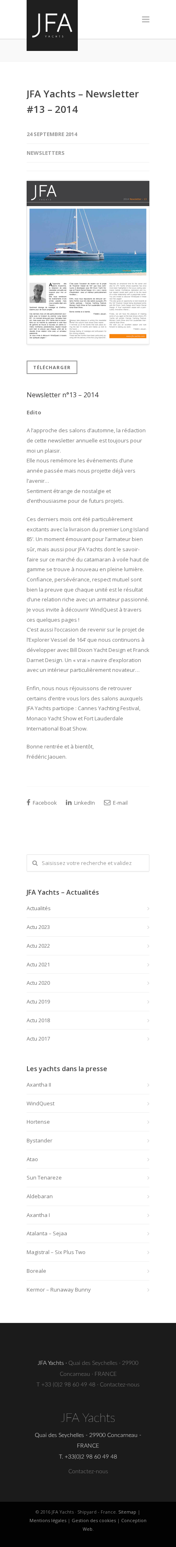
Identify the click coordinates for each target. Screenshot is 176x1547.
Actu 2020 (38, 982)
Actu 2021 (38, 964)
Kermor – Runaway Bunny (59, 1289)
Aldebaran (40, 1196)
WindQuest (40, 1103)
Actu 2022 (38, 945)
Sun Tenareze (44, 1177)
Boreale (36, 1270)
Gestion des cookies (94, 1520)
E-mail (120, 802)
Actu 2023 (38, 927)
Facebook (44, 802)
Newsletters (46, 152)
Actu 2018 (38, 1020)
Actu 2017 (38, 1038)
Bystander (39, 1140)
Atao (32, 1159)
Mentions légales (47, 1520)
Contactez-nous (120, 1385)
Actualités (39, 908)
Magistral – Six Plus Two (56, 1252)
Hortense (38, 1121)
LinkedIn (84, 802)
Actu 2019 (38, 1001)
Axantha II (39, 1084)
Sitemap (127, 1512)
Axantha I (38, 1215)
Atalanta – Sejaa (47, 1233)
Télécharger (52, 367)
